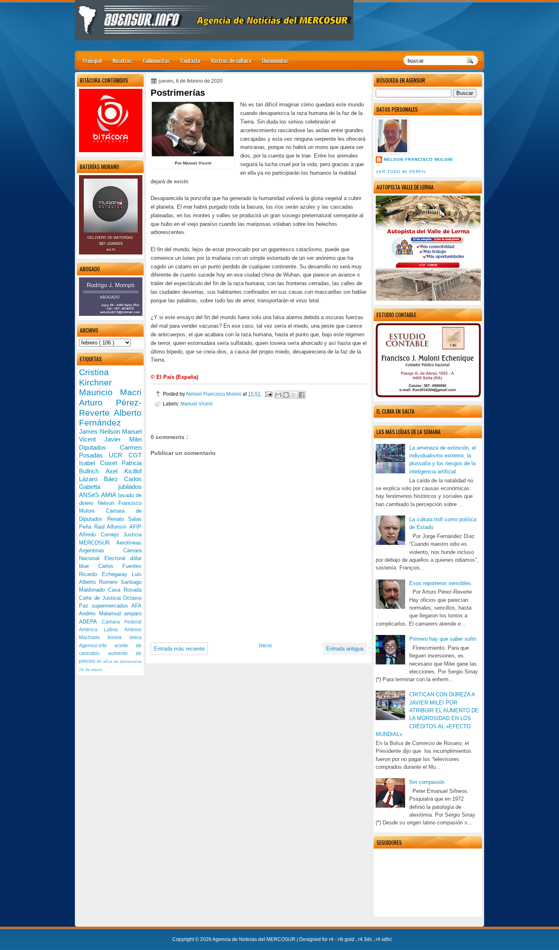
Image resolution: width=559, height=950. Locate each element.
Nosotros (122, 60)
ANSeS (90, 494)
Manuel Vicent (196, 403)
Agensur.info (97, 645)
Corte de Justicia (101, 598)
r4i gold (347, 939)
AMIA (109, 494)
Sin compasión (426, 782)
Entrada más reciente (179, 649)
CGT (135, 455)
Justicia (132, 534)
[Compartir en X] (294, 395)
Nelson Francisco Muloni (418, 159)
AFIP (135, 527)
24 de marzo (91, 669)
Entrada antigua (344, 649)
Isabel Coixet (100, 462)
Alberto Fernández (110, 418)
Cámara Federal (122, 621)
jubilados (130, 486)
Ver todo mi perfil (401, 171)
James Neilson (100, 431)
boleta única (125, 637)
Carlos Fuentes (120, 566)
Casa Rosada (125, 590)
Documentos (275, 60)
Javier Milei (123, 439)
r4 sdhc (384, 939)
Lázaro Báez (101, 478)
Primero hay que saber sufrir (442, 639)
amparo (133, 613)
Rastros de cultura (231, 60)
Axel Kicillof (124, 471)
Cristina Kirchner (95, 377)
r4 (332, 939)
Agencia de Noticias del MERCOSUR (254, 939)
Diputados (99, 447)
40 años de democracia (119, 661)
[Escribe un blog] (286, 395)
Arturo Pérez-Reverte (110, 407)
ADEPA (90, 622)
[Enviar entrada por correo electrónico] (268, 393)
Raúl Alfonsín (111, 527)
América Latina (101, 629)
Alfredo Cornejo (101, 534)
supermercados (111, 606)
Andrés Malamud (101, 613)
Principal (92, 60)
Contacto (190, 60)
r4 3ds (365, 939)
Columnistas (156, 60)
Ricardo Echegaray (105, 574)
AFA (136, 606)
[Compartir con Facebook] (302, 395)
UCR (118, 455)
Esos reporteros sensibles (440, 583)
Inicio (265, 645)
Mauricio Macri (110, 392)
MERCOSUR (97, 543)
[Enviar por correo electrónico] (278, 395)
